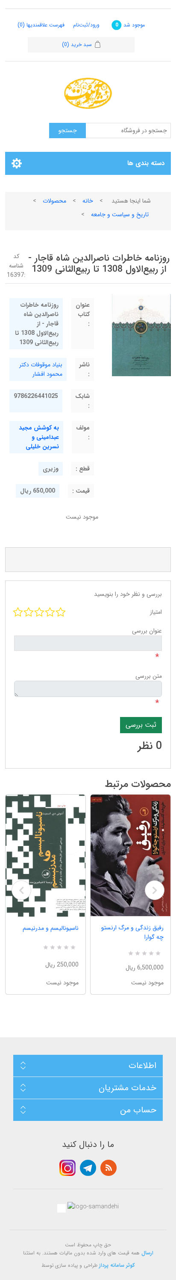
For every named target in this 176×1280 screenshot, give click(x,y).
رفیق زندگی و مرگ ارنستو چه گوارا (132, 932)
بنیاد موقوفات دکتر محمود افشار (40, 369)
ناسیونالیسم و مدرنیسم (51, 928)
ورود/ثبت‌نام (86, 25)
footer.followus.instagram (67, 1168)
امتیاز (156, 612)
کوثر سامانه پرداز (117, 1265)
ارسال (147, 1253)
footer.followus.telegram (88, 1168)
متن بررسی (148, 676)
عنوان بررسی (147, 631)
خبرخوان (108, 1168)
